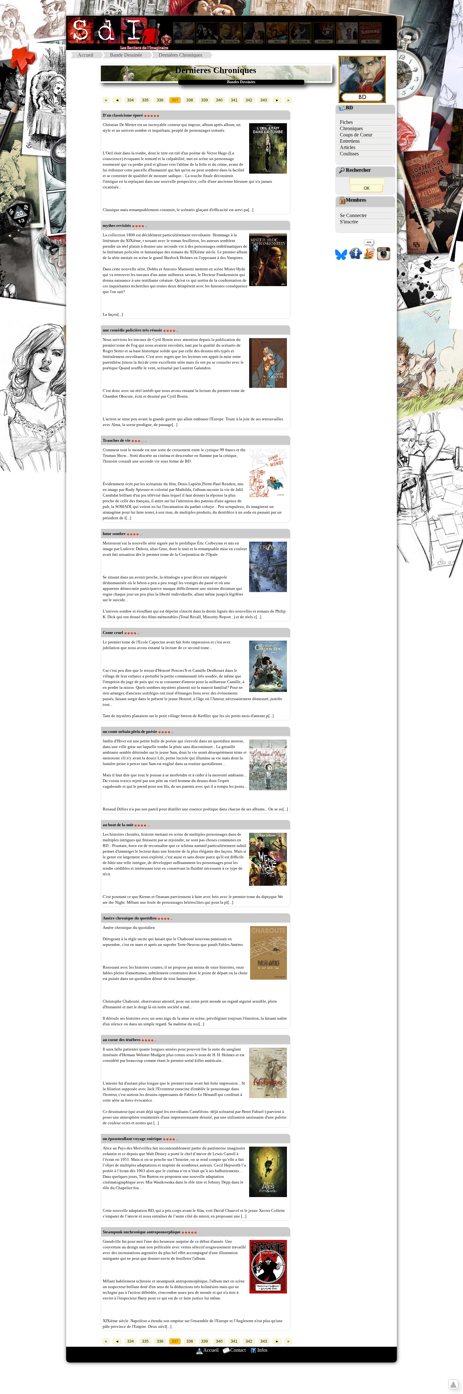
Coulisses (349, 153)
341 (234, 100)
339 (204, 100)
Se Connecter (353, 215)
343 (263, 100)
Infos (262, 1350)
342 (249, 100)
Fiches (346, 122)
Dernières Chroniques (180, 55)
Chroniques (351, 128)
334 (130, 100)
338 (189, 100)
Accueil (85, 55)
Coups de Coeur (356, 134)
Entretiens (350, 141)
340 (219, 100)
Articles (347, 147)
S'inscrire (349, 221)
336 (160, 100)
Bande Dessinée (126, 55)
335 (145, 100)
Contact (238, 1350)
